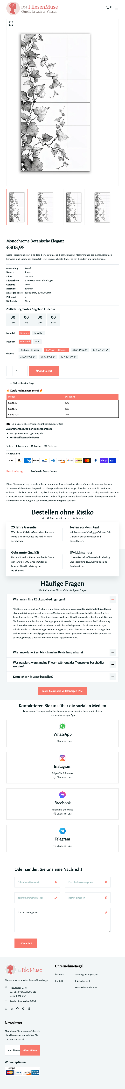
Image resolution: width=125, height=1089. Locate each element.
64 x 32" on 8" (48, 356)
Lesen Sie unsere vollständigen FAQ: (62, 690)
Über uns (59, 974)
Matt (37, 341)
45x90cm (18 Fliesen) (56, 350)
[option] (62, 102)
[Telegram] (23, 1008)
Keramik (24, 333)
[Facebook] (17, 1008)
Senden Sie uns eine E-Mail (23, 1001)
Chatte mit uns (64, 741)
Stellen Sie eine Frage (23, 383)
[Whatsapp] (6, 1008)
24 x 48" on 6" (79, 350)
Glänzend (25, 341)
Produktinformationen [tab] (44, 471)
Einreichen (26, 943)
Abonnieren (30, 1050)
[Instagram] (11, 1008)
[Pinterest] (29, 1008)
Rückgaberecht (82, 981)
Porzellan (38, 333)
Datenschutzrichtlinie (86, 987)
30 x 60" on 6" (100, 350)
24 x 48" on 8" (27, 356)
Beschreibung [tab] (14, 471)
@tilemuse (68, 773)
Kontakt (59, 981)
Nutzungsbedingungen (86, 974)
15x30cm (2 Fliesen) (30, 350)
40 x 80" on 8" (68, 356)
